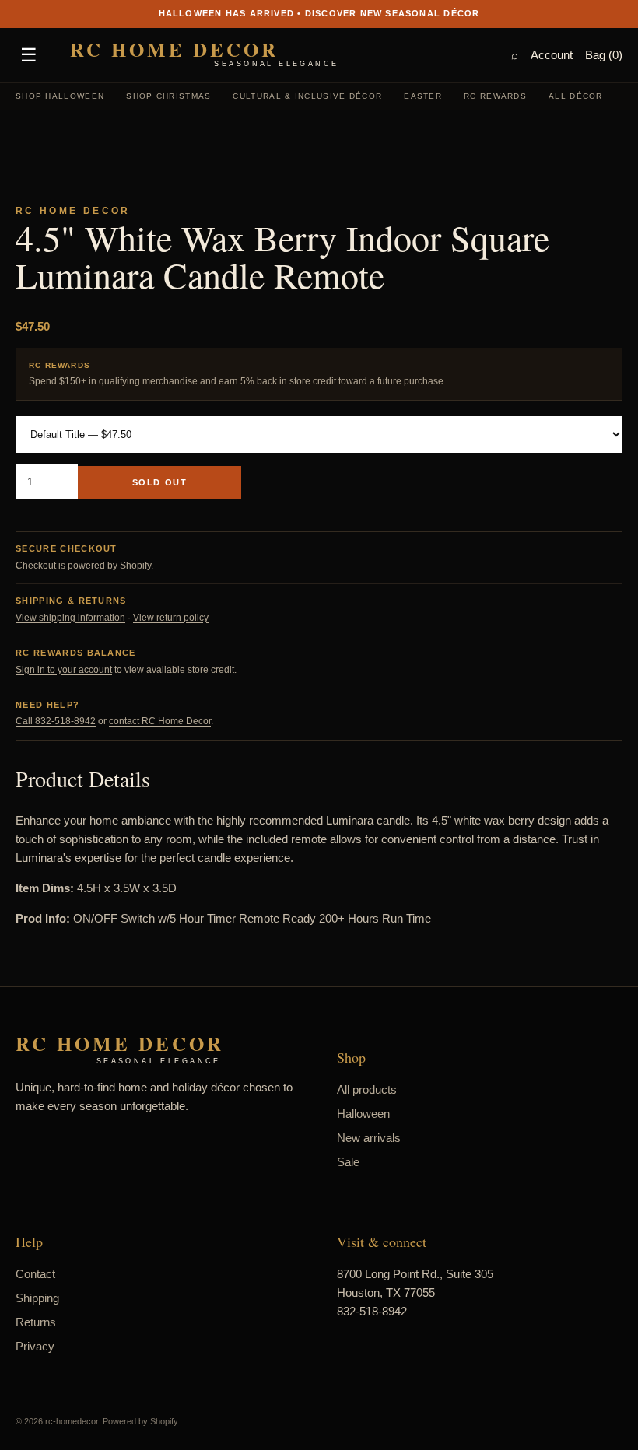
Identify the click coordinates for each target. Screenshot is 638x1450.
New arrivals (369, 1137)
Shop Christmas (168, 96)
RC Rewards (495, 96)
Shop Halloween (60, 96)
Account (552, 54)
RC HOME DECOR (204, 54)
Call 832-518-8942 (56, 721)
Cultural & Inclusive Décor (307, 96)
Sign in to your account (64, 669)
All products (367, 1089)
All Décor (576, 96)
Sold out (159, 482)
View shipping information (70, 617)
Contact (35, 1273)
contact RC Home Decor (160, 721)
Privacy (35, 1346)
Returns (36, 1322)
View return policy (171, 617)
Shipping (37, 1298)
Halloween (363, 1113)
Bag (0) (603, 54)
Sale (348, 1161)
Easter (423, 96)
